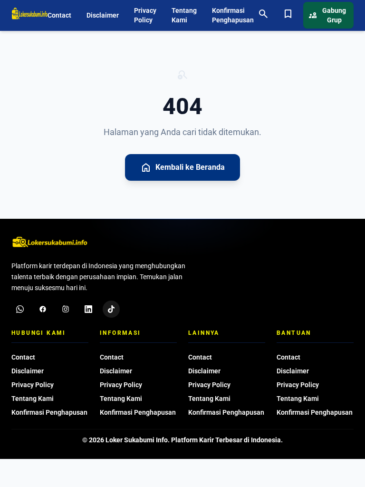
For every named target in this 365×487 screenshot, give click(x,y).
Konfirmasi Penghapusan (233, 15)
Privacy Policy (145, 15)
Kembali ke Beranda (182, 167)
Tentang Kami (184, 15)
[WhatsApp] (20, 309)
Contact (59, 15)
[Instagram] (65, 309)
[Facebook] (42, 309)
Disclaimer (102, 15)
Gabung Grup (327, 15)
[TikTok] (111, 309)
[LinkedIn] (88, 309)
